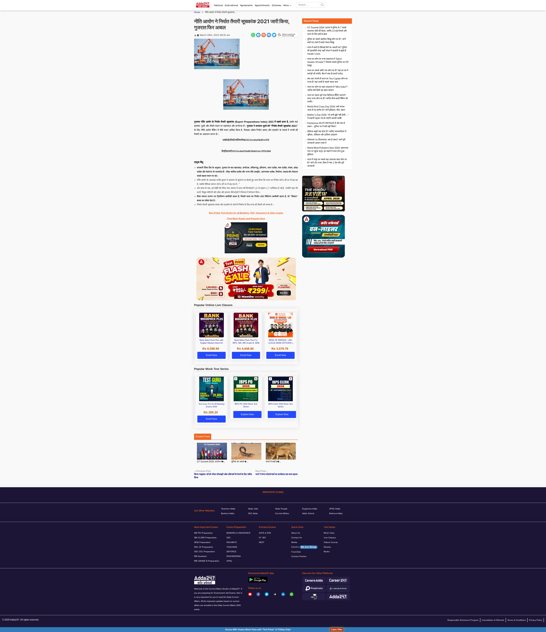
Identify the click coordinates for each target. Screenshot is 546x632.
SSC (229, 537)
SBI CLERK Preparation (205, 537)
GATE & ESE (265, 533)
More (286, 5)
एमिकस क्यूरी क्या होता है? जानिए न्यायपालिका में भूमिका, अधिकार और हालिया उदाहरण (326, 133)
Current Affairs (282, 513)
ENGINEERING (234, 556)
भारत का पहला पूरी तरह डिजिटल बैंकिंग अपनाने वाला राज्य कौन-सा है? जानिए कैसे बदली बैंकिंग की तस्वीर (327, 98)
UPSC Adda (334, 509)
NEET (261, 542)
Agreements (246, 5)
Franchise (296, 552)
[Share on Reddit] (263, 35)
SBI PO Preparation (203, 533)
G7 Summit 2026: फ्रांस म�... (211, 461)
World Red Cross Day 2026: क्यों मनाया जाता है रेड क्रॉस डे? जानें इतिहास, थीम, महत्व (326, 108)
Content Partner (299, 556)
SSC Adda (253, 513)
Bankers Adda (227, 513)
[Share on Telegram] (258, 35)
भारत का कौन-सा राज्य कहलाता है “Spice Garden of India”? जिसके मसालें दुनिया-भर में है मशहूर (327, 62)
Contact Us (296, 537)
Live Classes (330, 537)
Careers (303, 547)
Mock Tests (329, 533)
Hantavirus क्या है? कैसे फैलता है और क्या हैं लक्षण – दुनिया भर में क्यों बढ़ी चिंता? (326, 125)
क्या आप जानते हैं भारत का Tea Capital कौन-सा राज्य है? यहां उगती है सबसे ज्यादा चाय (327, 80)
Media (294, 542)
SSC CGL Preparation (204, 551)
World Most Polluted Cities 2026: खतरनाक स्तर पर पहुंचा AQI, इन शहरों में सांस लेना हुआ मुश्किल (327, 151)
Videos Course (331, 542)
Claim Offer (336, 629)
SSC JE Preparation (203, 547)
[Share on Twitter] (274, 35)
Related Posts (203, 436)
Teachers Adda (228, 509)
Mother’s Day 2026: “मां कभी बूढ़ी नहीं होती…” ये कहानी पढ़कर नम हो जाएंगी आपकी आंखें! (327, 116)
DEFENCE (231, 551)
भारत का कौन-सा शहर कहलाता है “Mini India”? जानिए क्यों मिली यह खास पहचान (327, 88)
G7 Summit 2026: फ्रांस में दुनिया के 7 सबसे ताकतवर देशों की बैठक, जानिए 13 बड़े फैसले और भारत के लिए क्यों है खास (327, 30)
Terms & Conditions (516, 620)
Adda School (308, 513)
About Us (295, 533)
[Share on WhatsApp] (253, 35)
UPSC (229, 561)
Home (197, 12)
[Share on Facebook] (269, 35)
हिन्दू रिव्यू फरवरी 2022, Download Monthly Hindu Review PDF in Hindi (245, 151)
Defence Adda (336, 513)
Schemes (276, 5)
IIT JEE (262, 537)
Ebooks (327, 547)
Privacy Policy (535, 620)
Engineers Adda (309, 509)
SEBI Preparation (202, 542)
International (231, 5)
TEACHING (232, 547)
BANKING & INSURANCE (238, 533)
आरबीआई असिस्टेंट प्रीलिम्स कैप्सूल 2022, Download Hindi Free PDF (246, 140)
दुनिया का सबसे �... (239, 461)
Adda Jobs (253, 509)
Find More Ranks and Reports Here (246, 218)
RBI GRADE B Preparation (206, 561)
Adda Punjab (281, 509)
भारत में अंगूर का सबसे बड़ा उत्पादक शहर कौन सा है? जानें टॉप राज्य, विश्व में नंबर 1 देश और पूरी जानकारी (327, 162)
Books (327, 551)
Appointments (262, 5)
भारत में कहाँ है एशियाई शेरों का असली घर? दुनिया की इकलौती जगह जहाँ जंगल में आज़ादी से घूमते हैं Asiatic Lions (327, 50)
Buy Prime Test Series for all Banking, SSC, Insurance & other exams (246, 213)
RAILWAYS (232, 542)
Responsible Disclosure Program (463, 620)
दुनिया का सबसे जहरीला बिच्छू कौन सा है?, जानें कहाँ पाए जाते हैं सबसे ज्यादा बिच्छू (326, 41)
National (218, 5)
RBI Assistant (200, 556)
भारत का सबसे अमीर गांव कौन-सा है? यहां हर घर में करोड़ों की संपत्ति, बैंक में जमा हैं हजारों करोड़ (327, 72)
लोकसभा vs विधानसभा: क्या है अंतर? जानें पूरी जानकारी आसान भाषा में (326, 141)
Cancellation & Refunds (493, 620)
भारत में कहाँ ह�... (273, 461)
